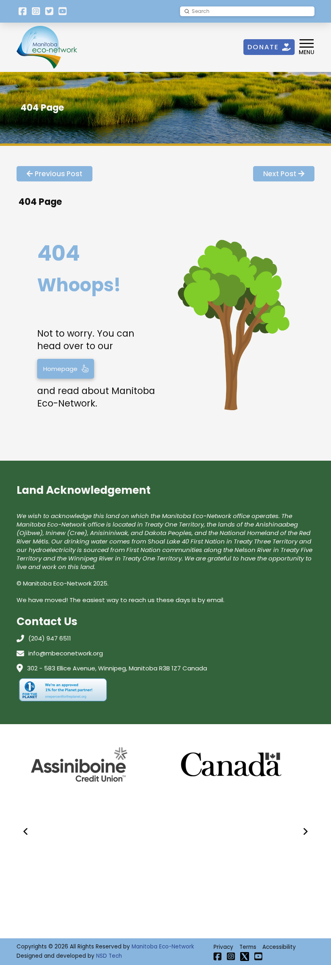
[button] (306, 47)
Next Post (279, 174)
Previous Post (58, 174)
